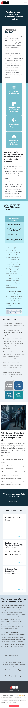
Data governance (7, 660)
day (19, 690)
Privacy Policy (21, 695)
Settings (17, 705)
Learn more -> (21, 536)
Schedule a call (14, 501)
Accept (11, 705)
